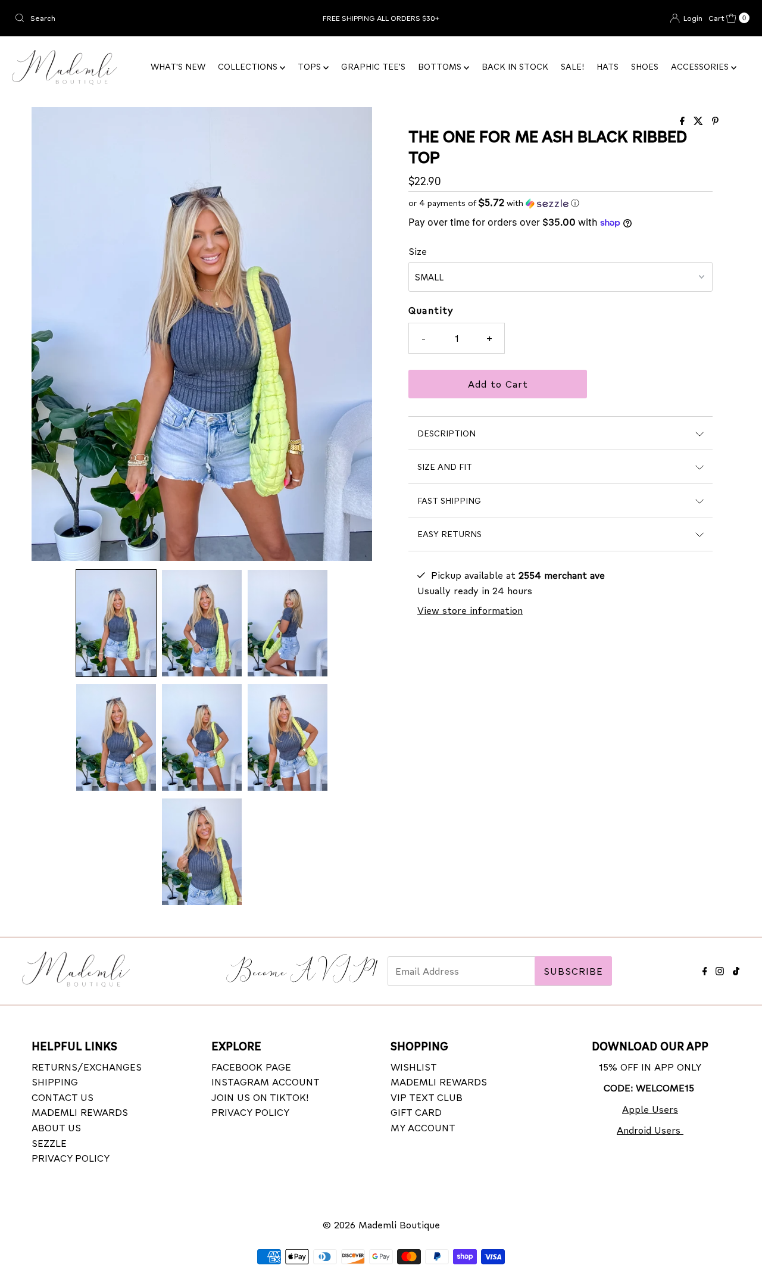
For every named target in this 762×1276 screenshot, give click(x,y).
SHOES (644, 66)
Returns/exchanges (87, 1066)
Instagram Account (265, 1081)
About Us (56, 1127)
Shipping (55, 1081)
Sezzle (49, 1143)
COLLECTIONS (249, 66)
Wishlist (414, 1066)
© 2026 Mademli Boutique (381, 1224)
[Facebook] (704, 969)
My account (423, 1127)
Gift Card (416, 1112)
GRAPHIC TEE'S (373, 66)
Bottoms (441, 66)
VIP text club (427, 1097)
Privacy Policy (71, 1158)
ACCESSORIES (701, 66)
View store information (470, 610)
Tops (310, 66)
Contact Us (62, 1097)
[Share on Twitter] (700, 121)
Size (417, 251)
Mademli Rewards (80, 1112)
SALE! (572, 66)
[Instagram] (720, 969)
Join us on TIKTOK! (260, 1097)
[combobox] (130, 18)
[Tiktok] (736, 969)
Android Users (650, 1130)
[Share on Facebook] (684, 121)
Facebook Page (251, 1066)
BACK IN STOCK (515, 66)
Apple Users (650, 1109)
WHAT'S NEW (178, 66)
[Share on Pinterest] (715, 121)
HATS (608, 66)
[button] (116, 623)
